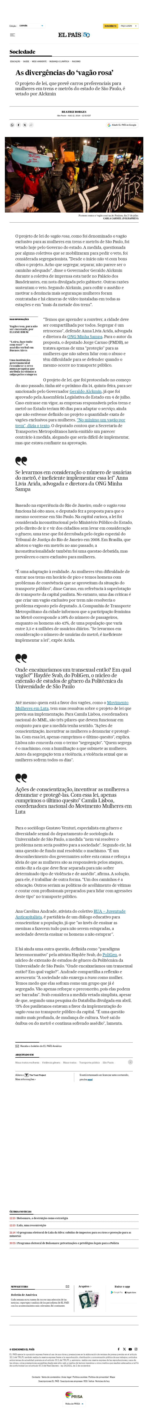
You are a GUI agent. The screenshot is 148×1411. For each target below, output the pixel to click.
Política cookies (80, 1377)
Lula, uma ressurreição (31, 1225)
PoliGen (110, 954)
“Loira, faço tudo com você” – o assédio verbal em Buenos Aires (22, 346)
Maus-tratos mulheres (27, 1062)
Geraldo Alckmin (86, 391)
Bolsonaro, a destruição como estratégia (42, 1218)
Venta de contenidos (51, 1377)
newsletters (19, 1286)
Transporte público (89, 1062)
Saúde (26, 61)
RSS (86, 1381)
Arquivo (84, 1286)
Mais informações (24, 1079)
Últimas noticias (21, 1211)
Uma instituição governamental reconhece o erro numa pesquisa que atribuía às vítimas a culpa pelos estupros (23, 367)
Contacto (36, 1377)
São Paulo (108, 1062)
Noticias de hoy (102, 1381)
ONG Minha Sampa (84, 336)
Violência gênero (51, 1062)
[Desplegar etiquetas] (130, 1062)
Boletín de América (24, 1295)
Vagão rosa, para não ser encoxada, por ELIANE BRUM (24, 329)
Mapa (112, 1377)
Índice (91, 1381)
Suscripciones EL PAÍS (48, 1381)
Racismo (76, 61)
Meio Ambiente (39, 61)
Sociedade (22, 52)
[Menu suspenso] (12, 35)
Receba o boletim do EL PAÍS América (41, 1046)
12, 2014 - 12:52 (79, 116)
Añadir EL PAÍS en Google (124, 125)
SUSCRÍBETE (111, 26)
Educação (15, 61)
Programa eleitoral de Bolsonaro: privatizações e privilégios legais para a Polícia (68, 1243)
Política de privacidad (98, 1377)
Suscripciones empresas (71, 1381)
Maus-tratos (69, 1062)
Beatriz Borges (74, 111)
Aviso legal (66, 1377)
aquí (90, 1079)
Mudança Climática (59, 61)
